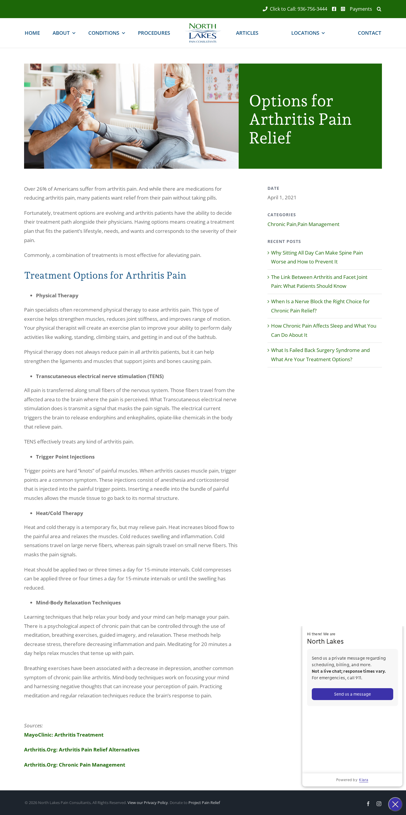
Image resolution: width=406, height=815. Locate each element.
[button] (376, 9)
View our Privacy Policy (148, 802)
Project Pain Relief (204, 802)
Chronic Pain (281, 224)
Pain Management (318, 224)
